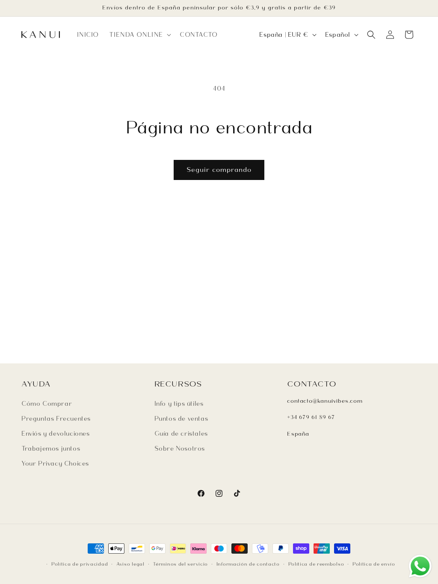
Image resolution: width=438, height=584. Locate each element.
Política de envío (373, 564)
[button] (139, 35)
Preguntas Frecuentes (56, 418)
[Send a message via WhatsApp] (420, 566)
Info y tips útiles (179, 403)
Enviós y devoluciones (55, 433)
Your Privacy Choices (55, 463)
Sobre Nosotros (179, 448)
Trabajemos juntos (50, 448)
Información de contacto (248, 564)
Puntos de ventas (181, 418)
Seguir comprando (219, 169)
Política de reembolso (316, 564)
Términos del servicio (180, 564)
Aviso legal (130, 564)
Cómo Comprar (46, 403)
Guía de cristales (181, 433)
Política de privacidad (79, 564)
